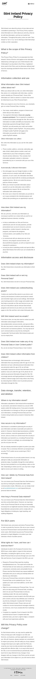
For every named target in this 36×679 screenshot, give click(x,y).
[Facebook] (14, 672)
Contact (16, 675)
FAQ (11, 675)
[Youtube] (19, 672)
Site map (23, 675)
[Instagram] (17, 672)
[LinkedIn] (21, 672)
